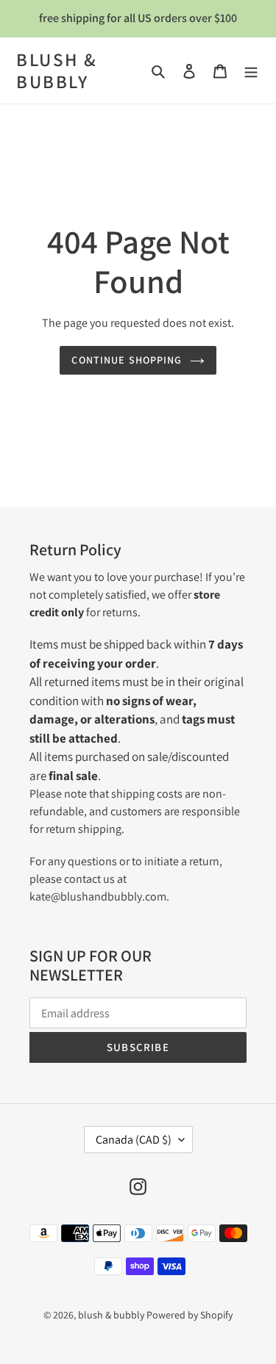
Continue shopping (126, 360)
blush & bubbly (57, 70)
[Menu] (251, 70)
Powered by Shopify (189, 1314)
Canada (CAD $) (133, 1139)
